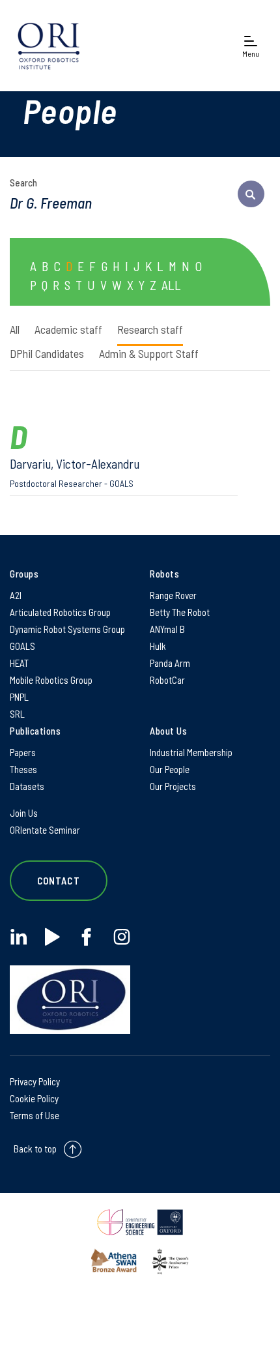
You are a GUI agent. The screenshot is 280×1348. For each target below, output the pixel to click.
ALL (171, 285)
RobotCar (167, 680)
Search (23, 182)
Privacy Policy (35, 1081)
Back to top (35, 1148)
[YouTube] (52, 937)
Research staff (150, 329)
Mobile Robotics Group (51, 680)
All (15, 329)
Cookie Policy (34, 1098)
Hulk (158, 646)
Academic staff (68, 329)
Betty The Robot (180, 612)
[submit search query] (251, 194)
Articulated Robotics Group (60, 612)
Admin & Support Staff (149, 353)
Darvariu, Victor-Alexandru (74, 472)
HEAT (19, 663)
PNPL (19, 697)
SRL (17, 714)
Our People (169, 769)
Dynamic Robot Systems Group (67, 629)
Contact (58, 880)
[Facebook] (86, 937)
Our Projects (173, 786)
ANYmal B (167, 629)
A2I (15, 595)
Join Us (24, 813)
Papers (23, 752)
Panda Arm (170, 663)
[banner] (49, 45)
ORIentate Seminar (45, 830)
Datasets (27, 786)
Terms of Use (34, 1115)
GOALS (22, 646)
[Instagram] (121, 937)
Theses (23, 769)
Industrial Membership (191, 752)
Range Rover (173, 595)
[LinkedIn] (18, 937)
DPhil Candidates (47, 353)
